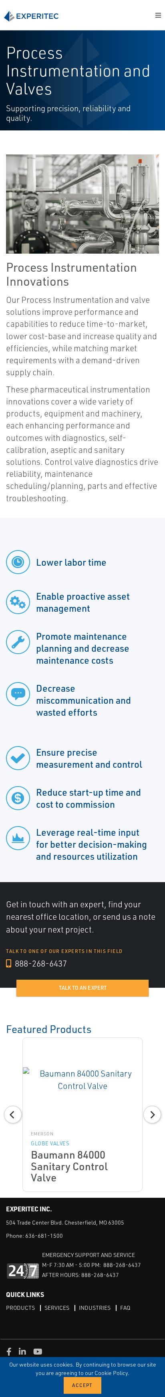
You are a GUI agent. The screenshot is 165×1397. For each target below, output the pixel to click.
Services (56, 1307)
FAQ (125, 1307)
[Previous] (13, 1114)
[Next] (152, 1114)
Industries (95, 1307)
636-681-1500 (44, 1235)
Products (20, 1307)
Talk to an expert (83, 988)
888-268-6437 (40, 963)
